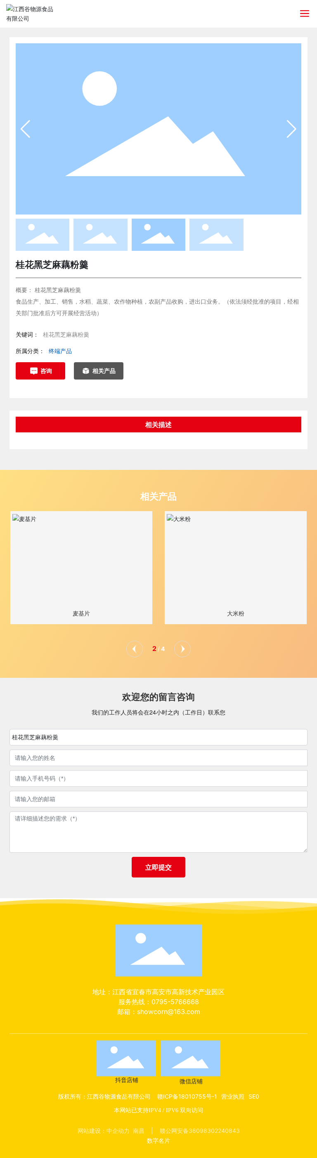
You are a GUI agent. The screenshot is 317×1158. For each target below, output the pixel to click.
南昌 (138, 1130)
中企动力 (118, 1130)
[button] (291, 129)
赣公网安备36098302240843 (200, 1130)
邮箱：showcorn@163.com (158, 1011)
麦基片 (81, 613)
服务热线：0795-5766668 (158, 1002)
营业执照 (232, 1096)
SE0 (253, 1096)
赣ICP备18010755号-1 (187, 1096)
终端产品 (60, 350)
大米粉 (235, 613)
